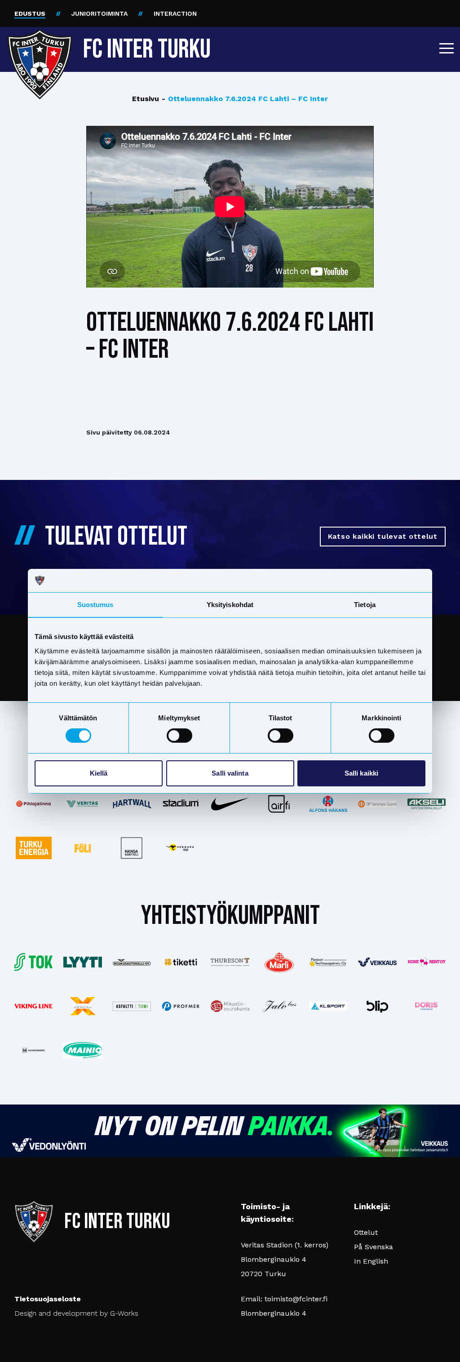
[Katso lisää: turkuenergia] (33, 848)
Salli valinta (230, 773)
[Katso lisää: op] (377, 803)
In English (371, 1261)
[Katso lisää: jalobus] (279, 1006)
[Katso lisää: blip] (377, 1006)
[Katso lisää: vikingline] (33, 1006)
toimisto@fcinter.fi (296, 1299)
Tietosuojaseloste (47, 1299)
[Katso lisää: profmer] (181, 1006)
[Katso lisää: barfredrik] (426, 1006)
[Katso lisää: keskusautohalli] (132, 962)
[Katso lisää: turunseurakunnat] (230, 1006)
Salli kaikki (361, 773)
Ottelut (366, 1232)
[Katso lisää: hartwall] (132, 804)
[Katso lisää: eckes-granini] (279, 962)
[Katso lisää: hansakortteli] (132, 848)
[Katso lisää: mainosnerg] (33, 1050)
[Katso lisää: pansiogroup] (328, 962)
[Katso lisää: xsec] (82, 1006)
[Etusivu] (39, 46)
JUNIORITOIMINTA (99, 13)
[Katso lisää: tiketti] (181, 962)
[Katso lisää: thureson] (230, 962)
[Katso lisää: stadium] (181, 804)
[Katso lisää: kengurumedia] (181, 848)
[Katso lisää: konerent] (426, 962)
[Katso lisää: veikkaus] (377, 962)
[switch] (179, 735)
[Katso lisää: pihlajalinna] (33, 804)
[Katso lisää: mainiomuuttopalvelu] (82, 1050)
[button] (446, 48)
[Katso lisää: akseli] (426, 804)
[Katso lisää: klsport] (328, 1006)
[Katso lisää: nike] (230, 804)
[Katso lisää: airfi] (279, 804)
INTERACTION (175, 13)
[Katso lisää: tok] (33, 962)
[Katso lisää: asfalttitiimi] (132, 1006)
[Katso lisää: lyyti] (82, 962)
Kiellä (99, 773)
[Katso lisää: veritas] (82, 804)
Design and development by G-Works (76, 1313)
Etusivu (145, 98)
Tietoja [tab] (365, 604)
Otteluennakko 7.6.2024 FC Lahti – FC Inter (245, 98)
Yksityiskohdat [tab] (230, 604)
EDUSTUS (29, 13)
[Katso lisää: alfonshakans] (328, 804)
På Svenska (373, 1246)
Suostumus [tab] (95, 604)
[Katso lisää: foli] (82, 848)
